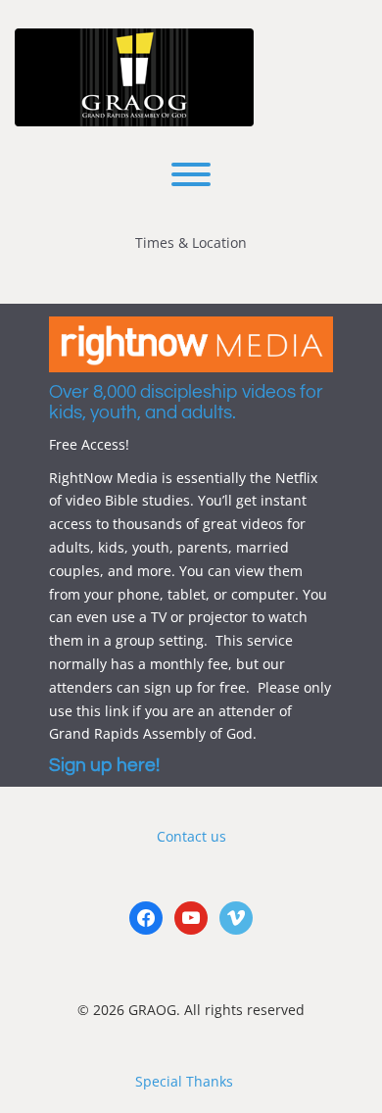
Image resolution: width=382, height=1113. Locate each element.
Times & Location (191, 242)
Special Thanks (184, 1081)
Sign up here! (104, 765)
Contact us (191, 836)
